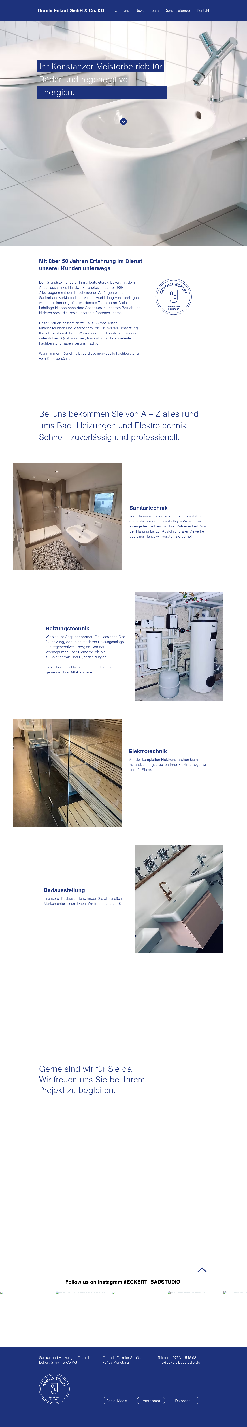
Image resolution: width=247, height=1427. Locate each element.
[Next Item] (236, 1318)
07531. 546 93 (184, 1357)
